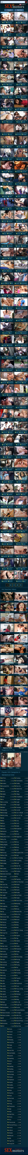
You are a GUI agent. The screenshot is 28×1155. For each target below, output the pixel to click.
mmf (7, 1026)
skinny (14, 1037)
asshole (7, 804)
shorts (14, 1029)
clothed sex (10, 72)
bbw (7, 820)
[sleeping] (7, 607)
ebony (10, 134)
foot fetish (21, 895)
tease (14, 1095)
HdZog (12, 37)
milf (7, 1018)
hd (9, 35)
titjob (14, 1111)
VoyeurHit (25, 87)
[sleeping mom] (21, 638)
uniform (14, 1130)
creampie (10, 246)
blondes (18, 72)
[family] (7, 617)
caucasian (7, 892)
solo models (14, 1053)
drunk (21, 844)
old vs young (21, 395)
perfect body (21, 956)
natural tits (21, 911)
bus (12, 283)
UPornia (11, 12)
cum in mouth (21, 812)
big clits (7, 839)
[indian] (21, 690)
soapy (14, 1045)
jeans (7, 972)
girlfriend (7, 919)
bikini (7, 850)
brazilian (7, 868)
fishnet (21, 884)
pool (21, 967)
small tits (14, 1042)
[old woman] (7, 680)
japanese (6, 333)
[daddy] (7, 690)
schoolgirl (21, 1012)
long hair (7, 996)
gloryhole (7, 927)
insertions (7, 962)
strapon (14, 1077)
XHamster (25, 99)
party (21, 954)
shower (14, 1031)
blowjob (24, 22)
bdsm (18, 35)
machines (7, 999)
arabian (5, 258)
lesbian (10, 59)
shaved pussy (21, 1020)
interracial (23, 407)
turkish (14, 1127)
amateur (19, 97)
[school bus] (21, 659)
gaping (7, 909)
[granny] (21, 607)
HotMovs (25, 74)
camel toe (10, 506)
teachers (10, 184)
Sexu (12, 111)
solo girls (14, 1050)
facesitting (21, 860)
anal (4, 22)
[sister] (7, 669)
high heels (7, 946)
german (7, 914)
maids (7, 1002)
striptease (14, 1079)
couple (10, 271)
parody (21, 951)
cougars (21, 799)
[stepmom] (21, 669)
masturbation (24, 283)
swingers (14, 1087)
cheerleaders (21, 780)
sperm (14, 1061)
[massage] (21, 743)
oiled (21, 927)
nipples (21, 917)
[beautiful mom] (7, 701)
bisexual (7, 852)
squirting (14, 1066)
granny (7, 930)
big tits (18, 22)
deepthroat (24, 333)
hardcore (10, 221)
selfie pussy (21, 1018)
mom (21, 906)
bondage (7, 863)
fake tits (21, 866)
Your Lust (25, 124)
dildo (21, 831)
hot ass (7, 951)
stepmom (14, 1071)
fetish (10, 208)
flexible (21, 892)
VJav (12, 99)
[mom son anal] (21, 732)
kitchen (7, 978)
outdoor (21, 940)
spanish (14, 1055)
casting (7, 890)
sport (14, 1063)
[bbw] (7, 648)
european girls (21, 852)
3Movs (12, 49)
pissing (21, 964)
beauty (7, 828)
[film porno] (7, 711)
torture (14, 1117)
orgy (21, 938)
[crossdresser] (7, 638)
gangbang (7, 906)
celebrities (4, 556)
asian (19, 84)
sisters (14, 1034)
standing (14, 1069)
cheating (21, 778)
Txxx (12, 149)
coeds (18, 233)
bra (7, 866)
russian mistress (21, 1010)
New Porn (19, 10)
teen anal (14, 1098)
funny (23, 146)
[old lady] (7, 732)
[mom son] (21, 596)
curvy (21, 820)
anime (7, 791)
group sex (24, 171)
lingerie (10, 370)
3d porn (7, 778)
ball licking (7, 815)
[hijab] (21, 711)
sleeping (11, 531)
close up (5, 134)
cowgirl (24, 370)
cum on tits (21, 815)
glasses (7, 925)
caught (7, 895)
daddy (21, 826)
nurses (21, 919)
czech (9, 519)
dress (21, 842)
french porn (21, 900)
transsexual (14, 1122)
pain (21, 943)
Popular (9, 10)
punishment (21, 983)
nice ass (21, 914)
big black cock (7, 836)
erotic (21, 850)
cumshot (10, 295)
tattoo (14, 1090)
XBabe (25, 111)
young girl (14, 1143)
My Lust (25, 49)
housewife (7, 954)
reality (21, 991)
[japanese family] (7, 743)
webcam (14, 1135)
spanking (14, 1058)
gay (7, 911)
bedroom (7, 831)
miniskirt (7, 1020)
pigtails (21, 962)
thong (14, 1103)
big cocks (9, 22)
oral (21, 933)
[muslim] (7, 628)
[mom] (21, 701)
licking (7, 991)
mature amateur (7, 1012)
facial (21, 863)
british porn (7, 871)
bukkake (7, 879)
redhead (10, 494)
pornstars (10, 544)
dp (21, 839)
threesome (14, 1106)
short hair (21, 1026)
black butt (7, 855)
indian (4, 184)
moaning (21, 903)
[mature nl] (7, 722)
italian (7, 967)
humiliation (7, 956)
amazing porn (7, 786)
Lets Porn (11, 124)
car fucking (7, 887)
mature (10, 171)
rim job (21, 1002)
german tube (7, 917)
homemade (7, 948)
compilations (23, 184)
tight (14, 1109)
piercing (21, 959)
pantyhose (21, 948)
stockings (14, 1074)
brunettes (10, 84)
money (21, 909)
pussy (10, 97)
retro (21, 996)
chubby (21, 783)
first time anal (21, 882)
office (21, 925)
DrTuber (25, 62)
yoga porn (14, 1141)
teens (6, 35)
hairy (7, 935)
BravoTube (11, 74)
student (14, 1082)
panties (21, 946)
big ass (7, 834)
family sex (21, 868)
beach (7, 826)
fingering (10, 320)
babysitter (7, 810)
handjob (24, 246)
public (10, 159)
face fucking (21, 858)
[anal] (21, 680)
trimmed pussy (14, 1125)
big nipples (7, 844)
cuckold (21, 810)
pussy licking (21, 988)
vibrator (14, 1133)
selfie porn (21, 1015)
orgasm (21, 935)
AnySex (25, 149)
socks (14, 1047)
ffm (21, 876)
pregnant (21, 978)
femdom (21, 871)
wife (14, 1138)
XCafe (26, 12)
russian (21, 1007)
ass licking (7, 802)
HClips (12, 62)
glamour (7, 922)
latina (7, 983)
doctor (21, 834)
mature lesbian (7, 1015)
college (24, 97)
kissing (7, 975)
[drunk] (21, 617)
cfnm (7, 900)
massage (7, 1004)
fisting (21, 887)
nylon (21, 922)
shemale (21, 59)
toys (14, 1119)
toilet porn (14, 1114)
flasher (24, 196)
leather (7, 986)
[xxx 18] (21, 628)
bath (7, 818)
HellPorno (11, 87)
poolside (21, 970)
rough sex (21, 1004)
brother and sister (7, 874)
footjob (21, 898)
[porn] (7, 596)
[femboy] (7, 659)
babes (4, 47)
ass (7, 799)
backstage (7, 812)
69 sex (7, 780)
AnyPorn (25, 37)
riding (21, 999)
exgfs (21, 855)
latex (7, 980)
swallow (14, 1085)
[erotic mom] (21, 722)
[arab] (21, 648)
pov (21, 975)
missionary (7, 1023)
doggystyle (24, 72)
